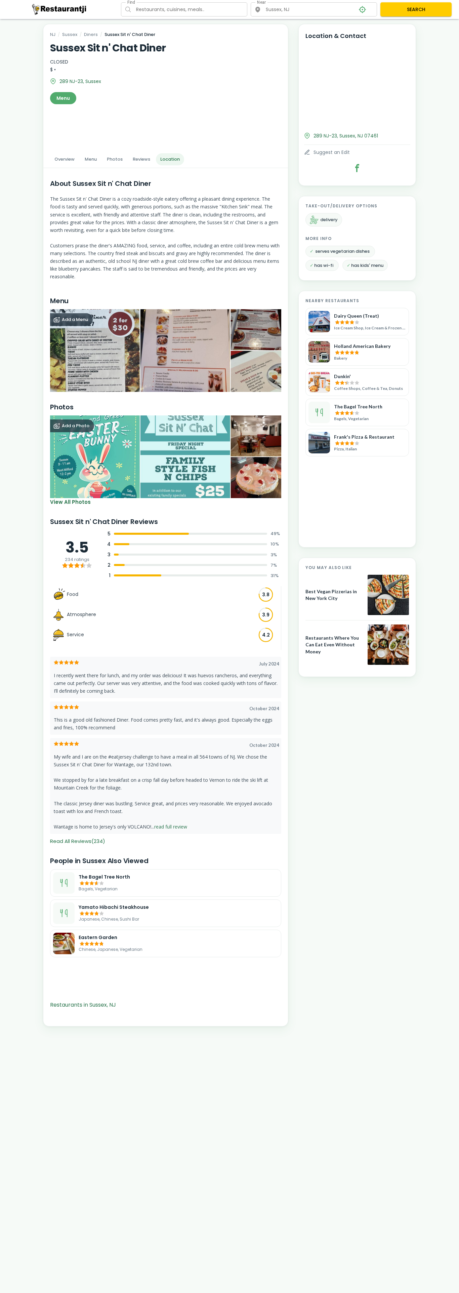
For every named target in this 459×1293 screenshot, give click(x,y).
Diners (91, 34)
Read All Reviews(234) (77, 841)
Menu (63, 98)
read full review (170, 826)
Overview (64, 159)
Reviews (141, 159)
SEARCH (416, 9)
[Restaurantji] (59, 9)
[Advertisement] (165, 127)
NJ (52, 34)
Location (170, 159)
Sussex (69, 34)
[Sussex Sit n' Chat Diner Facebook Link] (357, 168)
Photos (115, 159)
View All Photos (70, 502)
